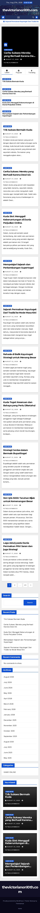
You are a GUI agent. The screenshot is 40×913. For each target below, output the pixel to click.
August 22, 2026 (11, 316)
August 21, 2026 (11, 457)
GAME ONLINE (7, 49)
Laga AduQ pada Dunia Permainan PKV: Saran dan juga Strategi (18, 546)
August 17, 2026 (11, 505)
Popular (19, 73)
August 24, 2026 (11, 227)
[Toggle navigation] (18, 17)
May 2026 (8, 693)
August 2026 (9, 677)
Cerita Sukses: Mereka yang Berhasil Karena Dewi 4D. (19, 56)
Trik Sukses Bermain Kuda (13, 81)
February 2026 (10, 709)
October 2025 (9, 731)
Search (6, 595)
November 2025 (10, 725)
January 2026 (9, 715)
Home (20, 908)
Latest (7, 72)
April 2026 (8, 698)
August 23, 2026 (11, 271)
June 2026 (8, 688)
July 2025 (8, 747)
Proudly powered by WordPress (13, 901)
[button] (33, 17)
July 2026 (8, 682)
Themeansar (20, 903)
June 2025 (8, 752)
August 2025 (9, 742)
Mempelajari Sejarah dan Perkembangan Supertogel (17, 866)
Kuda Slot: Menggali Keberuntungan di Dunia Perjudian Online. (18, 104)
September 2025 (10, 736)
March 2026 (8, 704)
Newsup (32, 901)
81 (25, 585)
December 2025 (10, 720)
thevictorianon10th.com (20, 10)
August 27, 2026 (12, 59)
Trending (31, 73)
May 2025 (8, 758)
